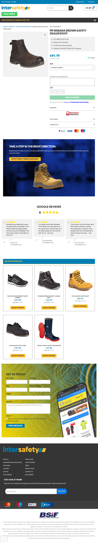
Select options (18, 308)
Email (8, 386)
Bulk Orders (29, 475)
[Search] (71, 8)
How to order (30, 462)
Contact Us (29, 471)
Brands (12, 27)
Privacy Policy (30, 468)
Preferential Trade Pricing (79, 102)
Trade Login (80, 2)
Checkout (91, 2)
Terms (27, 465)
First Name (10, 378)
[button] (94, 20)
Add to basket (72, 98)
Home (5, 27)
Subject (8, 394)
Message (9, 402)
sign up (8, 416)
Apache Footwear (23, 27)
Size (51, 64)
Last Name (32, 378)
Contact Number (35, 386)
